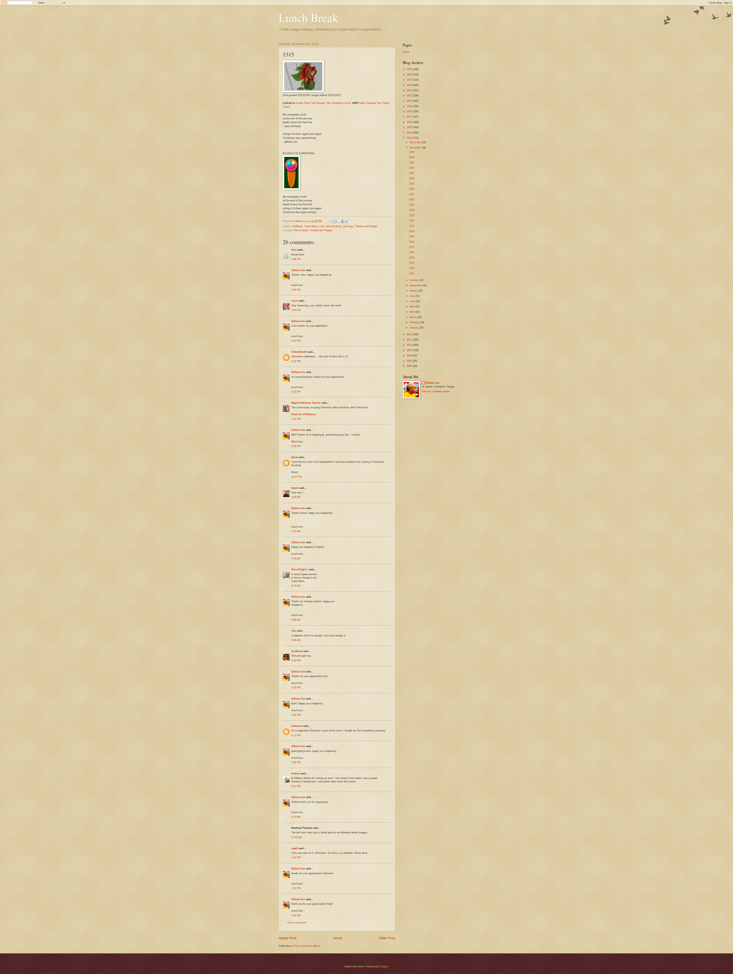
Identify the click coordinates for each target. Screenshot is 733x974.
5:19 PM (296, 660)
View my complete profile (436, 391)
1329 (411, 183)
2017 (410, 116)
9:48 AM (295, 640)
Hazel (294, 457)
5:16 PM (296, 361)
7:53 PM (296, 915)
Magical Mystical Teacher (306, 402)
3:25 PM (296, 340)
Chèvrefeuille (299, 351)
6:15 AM (295, 531)
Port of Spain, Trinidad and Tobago (313, 230)
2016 (410, 122)
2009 (410, 350)
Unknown (296, 726)
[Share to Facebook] (343, 221)
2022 (410, 90)
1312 (411, 273)
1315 (411, 257)
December (416, 142)
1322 (411, 220)
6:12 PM (296, 735)
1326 (411, 199)
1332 (411, 167)
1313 (411, 268)
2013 (410, 137)
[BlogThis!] (335, 221)
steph (294, 848)
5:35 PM (296, 391)
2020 (410, 100)
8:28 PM (296, 446)
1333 (411, 162)
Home (337, 938)
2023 (410, 85)
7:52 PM (296, 888)
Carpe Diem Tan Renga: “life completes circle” (323, 103)
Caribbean (297, 226)
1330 (411, 178)
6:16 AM (295, 558)
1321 (411, 225)
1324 (411, 210)
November (416, 147)
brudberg (296, 651)
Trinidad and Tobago (366, 226)
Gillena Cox (298, 270)
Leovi (294, 300)
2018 (410, 111)
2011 (410, 339)
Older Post (387, 938)
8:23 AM (295, 585)
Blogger (383, 966)
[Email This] (332, 221)
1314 (411, 262)
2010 (410, 345)
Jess (294, 249)
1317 (411, 246)
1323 (411, 215)
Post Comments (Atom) (307, 945)
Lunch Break (308, 17)
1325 (411, 204)
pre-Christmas (333, 226)
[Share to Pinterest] (346, 221)
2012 (410, 334)
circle (322, 226)
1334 (411, 157)
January (414, 327)
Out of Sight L (299, 569)
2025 (410, 74)
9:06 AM (295, 619)
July (412, 296)
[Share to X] (339, 221)
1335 (411, 152)
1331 (411, 173)
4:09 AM (295, 497)
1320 (411, 231)
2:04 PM (296, 289)
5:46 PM (296, 714)
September (416, 285)
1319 (411, 236)
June (413, 301)
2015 (410, 127)
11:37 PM (296, 476)
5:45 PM (296, 687)
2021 (410, 95)
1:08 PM (296, 259)
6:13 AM (295, 816)
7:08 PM (296, 762)
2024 (410, 79)
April (412, 311)
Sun (293, 630)
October (414, 280)
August (414, 290)
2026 (410, 69)
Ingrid (294, 488)
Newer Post (287, 938)
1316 (411, 252)
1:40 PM (296, 857)
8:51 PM (296, 786)
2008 (410, 355)
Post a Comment (296, 922)
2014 (410, 132)
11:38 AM (296, 837)
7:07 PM (296, 419)
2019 (410, 106)
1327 (411, 194)
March (413, 317)
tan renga (348, 226)
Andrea (295, 773)
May (412, 306)
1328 (411, 188)
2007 (410, 360)
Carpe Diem (310, 226)
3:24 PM (296, 310)
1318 (411, 241)
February (415, 322)
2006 (410, 366)
